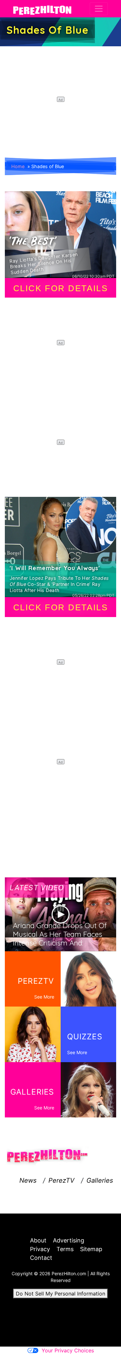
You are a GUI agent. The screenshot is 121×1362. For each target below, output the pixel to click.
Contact (41, 1257)
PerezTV (61, 1180)
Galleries (99, 1180)
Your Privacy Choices (68, 1350)
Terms (65, 1249)
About (38, 1240)
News (27, 1180)
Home (18, 166)
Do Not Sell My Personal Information (60, 1293)
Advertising (68, 1240)
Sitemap (91, 1249)
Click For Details (60, 288)
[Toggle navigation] (99, 8)
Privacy (40, 1249)
